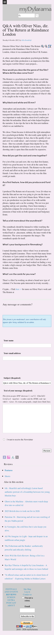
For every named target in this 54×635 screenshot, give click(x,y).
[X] (17, 456)
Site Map (27, 589)
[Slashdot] (12, 456)
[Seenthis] (8, 456)
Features (8, 470)
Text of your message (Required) (18, 390)
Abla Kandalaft (26, 40)
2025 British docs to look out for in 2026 (22, 511)
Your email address (12, 353)
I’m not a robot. (28, 599)
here (17, 289)
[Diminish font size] (46, 46)
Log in (27, 591)
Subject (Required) (12, 377)
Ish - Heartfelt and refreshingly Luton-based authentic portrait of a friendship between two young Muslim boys (27, 492)
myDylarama (35, 9)
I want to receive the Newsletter (20, 439)
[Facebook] (4, 456)
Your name (9, 340)
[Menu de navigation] (5, 2)
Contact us (27, 594)
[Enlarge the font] (42, 46)
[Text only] (49, 46)
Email (27, 606)
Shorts (7, 476)
